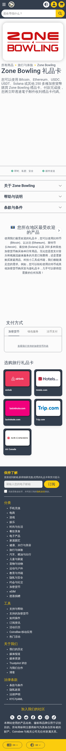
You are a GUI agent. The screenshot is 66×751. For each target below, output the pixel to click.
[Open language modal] (46, 4)
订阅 (51, 484)
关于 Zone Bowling (19, 185)
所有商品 (7, 65)
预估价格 (7, 127)
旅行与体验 (25, 65)
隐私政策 (41, 491)
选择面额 (7, 112)
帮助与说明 (13, 196)
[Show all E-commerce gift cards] (59, 231)
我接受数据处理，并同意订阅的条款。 (29, 491)
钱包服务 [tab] (33, 331)
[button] (4, 4)
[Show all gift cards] (59, 230)
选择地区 (7, 98)
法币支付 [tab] (52, 331)
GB (36, 745)
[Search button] (60, 13)
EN (14, 745)
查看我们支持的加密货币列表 (33, 346)
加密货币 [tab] (13, 331)
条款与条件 (13, 207)
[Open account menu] (54, 4)
